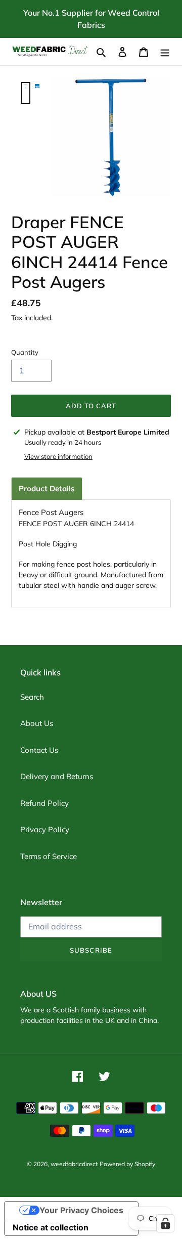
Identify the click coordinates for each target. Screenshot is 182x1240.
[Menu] (164, 52)
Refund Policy (44, 803)
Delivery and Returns (56, 776)
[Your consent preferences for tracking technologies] (165, 1223)
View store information (58, 456)
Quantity (24, 352)
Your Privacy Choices (81, 1210)
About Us (36, 723)
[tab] (46, 488)
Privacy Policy (44, 829)
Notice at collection (50, 1227)
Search (32, 697)
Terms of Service (48, 856)
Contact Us (39, 750)
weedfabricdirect (74, 1164)
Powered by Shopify (127, 1164)
